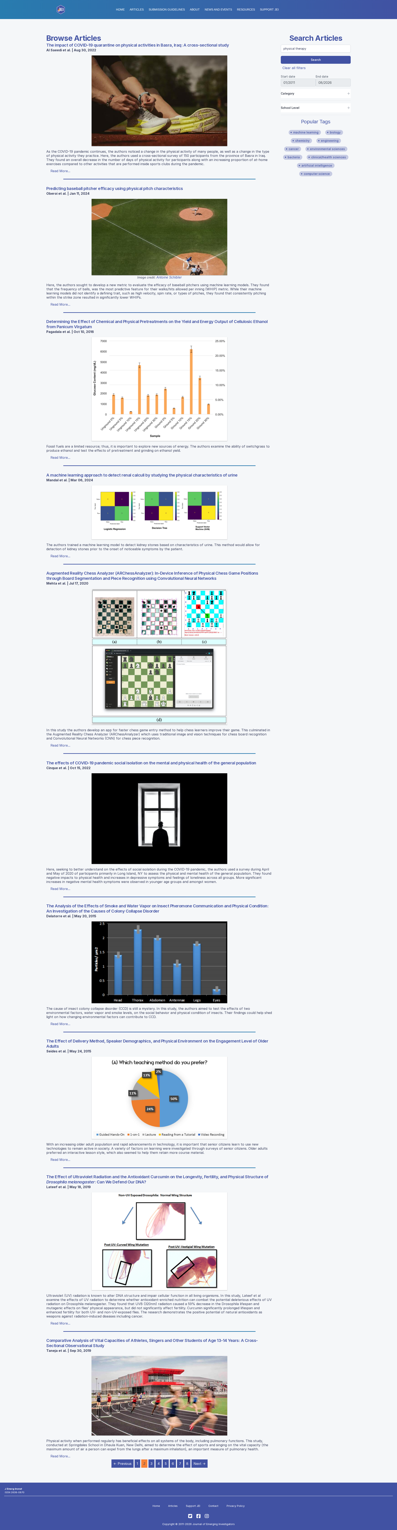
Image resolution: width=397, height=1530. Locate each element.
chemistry (302, 140)
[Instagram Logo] (207, 1516)
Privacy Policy (236, 1505)
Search (316, 59)
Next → (200, 1464)
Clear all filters (294, 68)
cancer (294, 149)
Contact (213, 1505)
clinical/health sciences (328, 157)
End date (322, 76)
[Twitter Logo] (190, 1516)
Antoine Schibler (169, 277)
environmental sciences (327, 149)
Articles (137, 9)
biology (335, 132)
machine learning (305, 132)
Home (120, 9)
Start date (288, 76)
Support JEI (193, 1505)
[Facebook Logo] (198, 1516)
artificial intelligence (316, 165)
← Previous (123, 1464)
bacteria (294, 157)
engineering (329, 140)
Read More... (60, 171)
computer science (317, 173)
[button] (167, 9)
